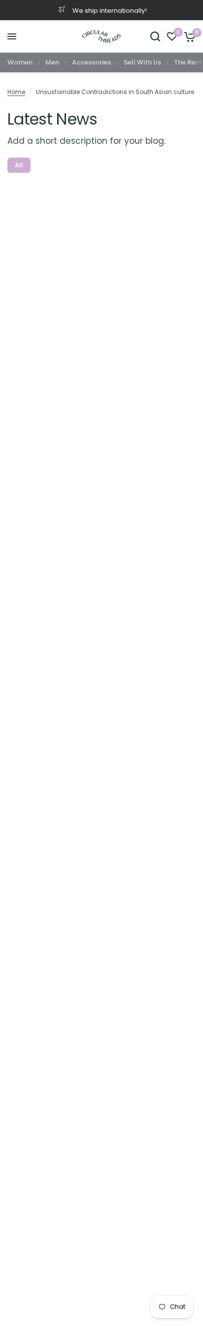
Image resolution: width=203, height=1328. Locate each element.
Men (52, 62)
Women (20, 62)
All (19, 165)
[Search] (155, 36)
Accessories (91, 62)
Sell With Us (142, 62)
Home (16, 92)
